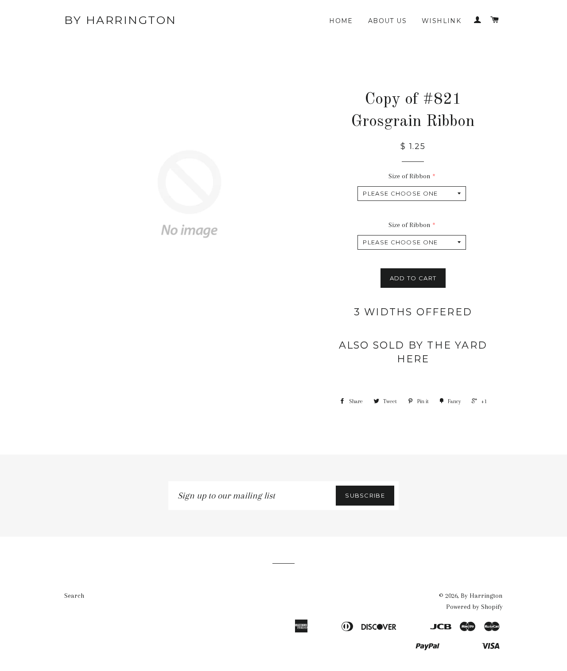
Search (74, 596)
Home (341, 21)
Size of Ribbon (409, 176)
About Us (387, 21)
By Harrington (120, 20)
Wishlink (441, 21)
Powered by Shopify (474, 607)
